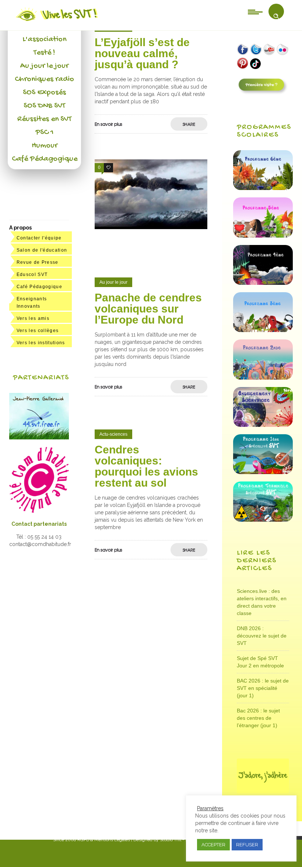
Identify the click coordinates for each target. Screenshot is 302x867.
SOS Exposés (44, 92)
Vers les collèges (38, 330)
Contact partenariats (39, 524)
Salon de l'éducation (42, 250)
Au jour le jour (44, 66)
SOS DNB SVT (44, 106)
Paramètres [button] (210, 808)
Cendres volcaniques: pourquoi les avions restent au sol (146, 466)
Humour (44, 146)
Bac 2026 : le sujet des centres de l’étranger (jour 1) (258, 718)
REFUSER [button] (247, 844)
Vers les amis (33, 318)
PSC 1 (44, 132)
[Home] (57, 21)
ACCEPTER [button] (213, 844)
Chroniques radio (44, 79)
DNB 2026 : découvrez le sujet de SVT (262, 635)
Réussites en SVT (44, 119)
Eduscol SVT (32, 274)
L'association (44, 39)
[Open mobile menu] (255, 11)
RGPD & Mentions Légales (103, 839)
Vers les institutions (41, 342)
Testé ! (44, 53)
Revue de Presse (38, 262)
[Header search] (276, 16)
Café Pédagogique (44, 159)
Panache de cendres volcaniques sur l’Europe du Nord (148, 308)
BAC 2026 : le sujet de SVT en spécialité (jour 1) (263, 688)
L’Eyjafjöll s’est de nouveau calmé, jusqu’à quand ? (142, 53)
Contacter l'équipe (39, 238)
